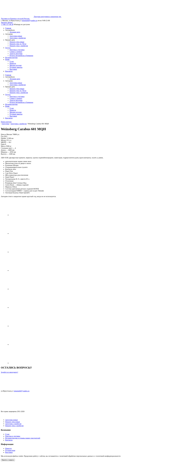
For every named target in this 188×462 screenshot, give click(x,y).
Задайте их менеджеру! (9, 372)
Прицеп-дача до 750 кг (18, 44)
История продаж (11, 57)
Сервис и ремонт (16, 52)
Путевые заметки (16, 67)
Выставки (13, 69)
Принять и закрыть (8, 460)
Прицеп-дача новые (17, 42)
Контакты (9, 71)
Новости (13, 63)
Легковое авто (15, 32)
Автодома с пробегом (18, 38)
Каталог (5, 415)
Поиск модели (6, 122)
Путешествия (10, 450)
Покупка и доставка (17, 50)
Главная (8, 28)
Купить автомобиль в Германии (21, 55)
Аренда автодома (16, 54)
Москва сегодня (15, 65)
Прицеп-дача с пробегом (19, 46)
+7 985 (7, 24)
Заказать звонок (7, 22)
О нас (12, 61)
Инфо (7, 59)
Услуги (7, 48)
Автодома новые (16, 36)
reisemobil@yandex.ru (29, 20)
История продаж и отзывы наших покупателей (22, 438)
